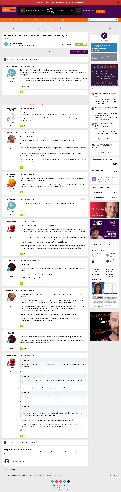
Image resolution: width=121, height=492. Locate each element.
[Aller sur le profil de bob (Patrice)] (107, 261)
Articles (67, 20)
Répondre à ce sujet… (20, 461)
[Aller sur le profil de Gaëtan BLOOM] (92, 94)
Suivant (22, 59)
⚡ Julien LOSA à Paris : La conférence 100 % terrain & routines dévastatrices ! (59, 2)
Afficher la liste (96, 147)
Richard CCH (11, 222)
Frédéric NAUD (114, 253)
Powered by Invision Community (60, 489)
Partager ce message (66, 44)
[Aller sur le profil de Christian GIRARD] (92, 108)
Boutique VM (26, 20)
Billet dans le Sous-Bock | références (105, 93)
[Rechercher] (117, 19)
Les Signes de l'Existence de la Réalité (106, 107)
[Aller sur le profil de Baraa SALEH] (12, 139)
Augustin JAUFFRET (104, 179)
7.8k (12, 237)
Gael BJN (11, 261)
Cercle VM (13, 20)
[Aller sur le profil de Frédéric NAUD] (107, 255)
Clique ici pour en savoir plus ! (37, 104)
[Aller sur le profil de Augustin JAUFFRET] (94, 179)
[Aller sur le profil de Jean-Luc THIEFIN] (93, 255)
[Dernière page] (26, 59)
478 (12, 82)
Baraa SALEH (11, 133)
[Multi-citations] (21, 92)
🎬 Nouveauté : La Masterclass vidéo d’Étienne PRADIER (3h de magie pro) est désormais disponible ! (101, 47)
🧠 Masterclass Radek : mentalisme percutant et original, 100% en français (102, 56)
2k (12, 276)
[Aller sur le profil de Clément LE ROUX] (12, 116)
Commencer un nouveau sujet (58, 52)
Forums (39, 20)
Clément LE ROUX (11, 109)
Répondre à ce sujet (79, 52)
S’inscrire (100, 11)
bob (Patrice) (114, 259)
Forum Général (29, 45)
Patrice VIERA (16, 43)
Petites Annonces (52, 20)
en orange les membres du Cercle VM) (103, 145)
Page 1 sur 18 (33, 59)
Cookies (66, 485)
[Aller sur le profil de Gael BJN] (12, 267)
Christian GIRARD (102, 109)
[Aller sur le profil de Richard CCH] (12, 228)
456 (12, 125)
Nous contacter (57, 485)
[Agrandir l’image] (62, 186)
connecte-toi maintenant (61, 452)
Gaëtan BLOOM (101, 95)
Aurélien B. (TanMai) (11, 175)
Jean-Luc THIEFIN (100, 253)
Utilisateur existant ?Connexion (88, 11)
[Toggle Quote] (23, 360)
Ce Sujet (110, 20)
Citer (25, 92)
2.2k (12, 192)
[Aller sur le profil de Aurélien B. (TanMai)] (12, 183)
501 (12, 148)
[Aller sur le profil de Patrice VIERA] (6, 44)
